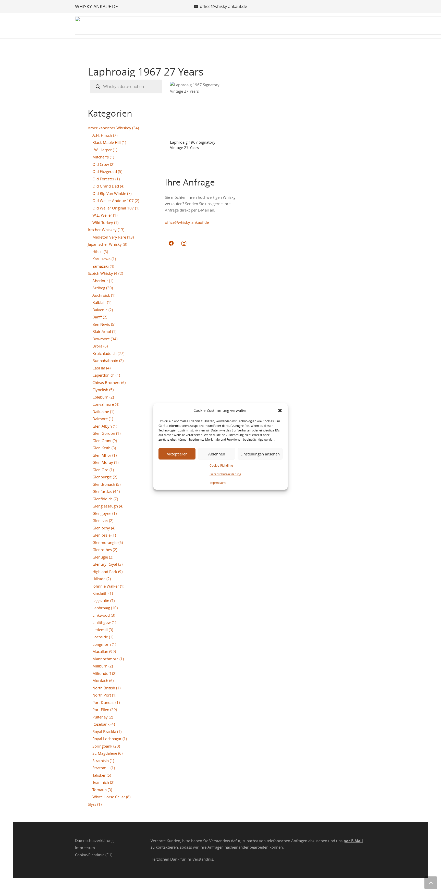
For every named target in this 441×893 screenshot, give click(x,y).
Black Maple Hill (106, 142)
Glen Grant (102, 440)
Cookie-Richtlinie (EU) (93, 854)
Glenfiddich (102, 498)
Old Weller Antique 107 (113, 200)
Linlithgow (101, 622)
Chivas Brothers (106, 382)
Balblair (99, 302)
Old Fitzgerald (104, 171)
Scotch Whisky (100, 273)
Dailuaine (100, 411)
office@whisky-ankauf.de (187, 222)
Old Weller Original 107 (113, 207)
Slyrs (92, 804)
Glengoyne (101, 513)
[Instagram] (184, 243)
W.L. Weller (102, 215)
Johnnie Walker (105, 586)
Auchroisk (101, 295)
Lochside (100, 636)
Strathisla (100, 760)
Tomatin (99, 789)
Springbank (102, 746)
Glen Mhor (101, 455)
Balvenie (99, 309)
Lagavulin (100, 600)
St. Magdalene (104, 753)
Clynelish (100, 389)
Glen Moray (102, 462)
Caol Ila (98, 367)
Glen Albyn (102, 426)
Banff (97, 316)
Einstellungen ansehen (260, 453)
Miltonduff (101, 673)
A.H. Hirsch (102, 135)
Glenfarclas (102, 491)
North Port (101, 695)
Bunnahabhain (105, 360)
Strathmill (100, 767)
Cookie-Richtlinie (221, 465)
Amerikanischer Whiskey (109, 127)
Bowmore (101, 338)
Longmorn (101, 644)
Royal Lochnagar (106, 738)
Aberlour (100, 280)
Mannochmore (105, 658)
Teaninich (100, 782)
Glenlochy (101, 527)
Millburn (99, 665)
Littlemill (100, 629)
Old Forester (103, 178)
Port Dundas (103, 702)
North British (103, 687)
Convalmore (103, 404)
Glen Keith (101, 447)
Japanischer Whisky (105, 244)
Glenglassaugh (105, 505)
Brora (97, 346)
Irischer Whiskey (102, 229)
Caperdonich (103, 375)
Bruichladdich (104, 353)
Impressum (218, 482)
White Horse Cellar (108, 796)
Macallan (100, 651)
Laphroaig (101, 607)
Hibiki (97, 251)
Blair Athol (101, 331)
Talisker (99, 775)
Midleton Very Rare (109, 237)
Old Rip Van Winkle (109, 193)
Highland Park (104, 571)
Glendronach (103, 484)
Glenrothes (102, 549)
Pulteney (100, 717)
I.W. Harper (102, 149)
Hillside (98, 578)
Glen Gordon (103, 433)
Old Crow (100, 164)
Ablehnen (216, 453)
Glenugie (100, 557)
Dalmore (100, 418)
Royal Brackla (104, 731)
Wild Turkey (102, 222)
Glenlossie (101, 535)
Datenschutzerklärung (225, 474)
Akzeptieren (177, 453)
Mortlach (100, 680)
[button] (280, 410)
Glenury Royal (104, 564)
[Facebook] (171, 243)
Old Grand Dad (105, 186)
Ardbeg (98, 287)
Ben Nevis (101, 324)
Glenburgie (102, 476)
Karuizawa (101, 258)
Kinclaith (99, 593)
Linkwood (101, 615)
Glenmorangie (104, 542)
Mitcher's (100, 156)
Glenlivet (100, 520)
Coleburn (100, 397)
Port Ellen (100, 709)
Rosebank (100, 724)
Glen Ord (100, 469)
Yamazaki (100, 266)
